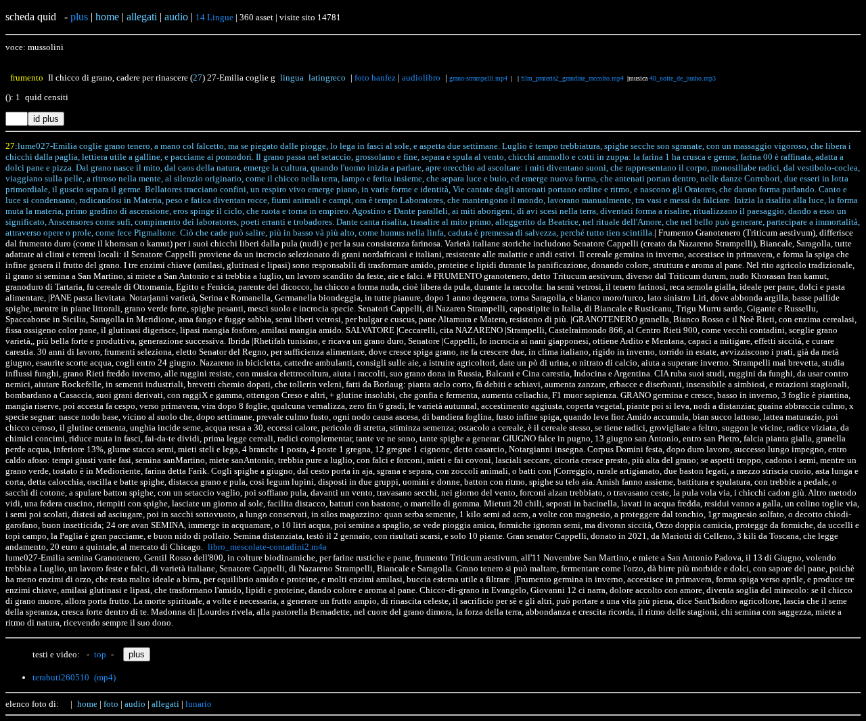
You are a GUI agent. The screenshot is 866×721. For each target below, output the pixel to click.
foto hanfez (375, 77)
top (100, 654)
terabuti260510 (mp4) (74, 677)
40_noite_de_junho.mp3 (683, 78)
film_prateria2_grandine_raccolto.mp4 (572, 78)
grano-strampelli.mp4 (478, 78)
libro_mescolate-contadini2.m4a (267, 547)
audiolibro (421, 77)
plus (79, 16)
